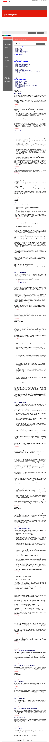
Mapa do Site (40, 0)
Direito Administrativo (7, 44)
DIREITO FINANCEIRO (11, 32)
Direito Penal (6, 57)
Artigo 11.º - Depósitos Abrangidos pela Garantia (23, 63)
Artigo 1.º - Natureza (18, 48)
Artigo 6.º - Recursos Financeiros (20, 55)
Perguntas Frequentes (35, 0)
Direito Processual (7, 74)
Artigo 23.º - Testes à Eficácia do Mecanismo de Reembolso (25, 78)
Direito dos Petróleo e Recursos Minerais (7, 70)
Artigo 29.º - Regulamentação (20, 86)
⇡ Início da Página (16, 104)
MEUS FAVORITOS (40, 32)
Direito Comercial (7, 54)
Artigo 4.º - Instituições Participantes (21, 51)
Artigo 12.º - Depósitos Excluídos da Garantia (22, 64)
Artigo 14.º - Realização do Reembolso (21, 66)
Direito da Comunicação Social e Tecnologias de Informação (7, 65)
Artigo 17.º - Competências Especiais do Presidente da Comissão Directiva (27, 71)
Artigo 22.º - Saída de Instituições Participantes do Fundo (24, 77)
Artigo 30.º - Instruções (19, 87)
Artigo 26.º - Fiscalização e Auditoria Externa (22, 83)
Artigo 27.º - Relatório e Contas (20, 84)
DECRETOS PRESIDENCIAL (18, 32)
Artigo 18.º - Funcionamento (19, 72)
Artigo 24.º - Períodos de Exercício (21, 81)
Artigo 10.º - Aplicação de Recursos (21, 60)
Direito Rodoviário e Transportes (7, 88)
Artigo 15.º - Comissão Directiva (20, 69)
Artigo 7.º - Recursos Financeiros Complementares (23, 56)
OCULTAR (38, 43)
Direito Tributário (7, 47)
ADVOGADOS (5, 8)
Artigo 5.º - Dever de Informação (20, 52)
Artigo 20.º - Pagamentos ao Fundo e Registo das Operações (25, 74)
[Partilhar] (3, 35)
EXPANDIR (42, 43)
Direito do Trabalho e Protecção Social (7, 78)
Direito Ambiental (7, 60)
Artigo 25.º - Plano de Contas (20, 82)
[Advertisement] (24, 24)
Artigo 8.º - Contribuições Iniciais (20, 57)
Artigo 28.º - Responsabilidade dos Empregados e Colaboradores (26, 85)
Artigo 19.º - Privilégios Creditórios (21, 73)
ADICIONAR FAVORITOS (32, 32)
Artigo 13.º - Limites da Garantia (20, 65)
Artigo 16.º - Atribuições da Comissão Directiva (23, 70)
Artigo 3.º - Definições (19, 50)
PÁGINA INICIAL (5, 32)
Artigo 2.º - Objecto (18, 49)
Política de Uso (45, 0)
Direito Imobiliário (7, 81)
